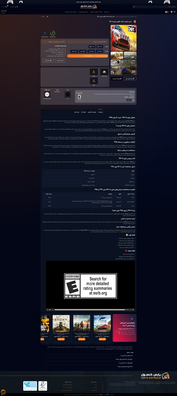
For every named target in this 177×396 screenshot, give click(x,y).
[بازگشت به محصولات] (43, 17)
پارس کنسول (118, 232)
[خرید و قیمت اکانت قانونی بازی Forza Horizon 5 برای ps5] (102, 323)
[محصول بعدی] (41, 17)
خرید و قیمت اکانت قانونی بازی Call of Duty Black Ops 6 (40, 334)
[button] (90, 286)
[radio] (99, 46)
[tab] (100, 111)
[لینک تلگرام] (171, 12)
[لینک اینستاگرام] (174, 12)
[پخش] (133, 310)
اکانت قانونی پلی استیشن (67, 384)
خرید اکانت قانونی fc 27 (68, 387)
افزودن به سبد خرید (87, 56)
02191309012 (3, 13)
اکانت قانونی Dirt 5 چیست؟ (126, 355)
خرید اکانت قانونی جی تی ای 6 (66, 390)
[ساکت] (50, 310)
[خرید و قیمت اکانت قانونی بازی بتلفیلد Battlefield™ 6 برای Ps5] (81, 323)
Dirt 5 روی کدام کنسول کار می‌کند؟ (125, 366)
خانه (136, 16)
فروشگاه (132, 16)
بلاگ (96, 384)
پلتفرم (106, 46)
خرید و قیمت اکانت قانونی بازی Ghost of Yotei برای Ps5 (61, 334)
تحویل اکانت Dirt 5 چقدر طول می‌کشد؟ (124, 359)
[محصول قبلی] (45, 17)
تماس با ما (95, 387)
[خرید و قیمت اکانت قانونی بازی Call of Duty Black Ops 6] (40, 323)
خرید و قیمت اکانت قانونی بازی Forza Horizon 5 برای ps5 (102, 334)
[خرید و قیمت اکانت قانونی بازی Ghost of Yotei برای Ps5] (61, 323)
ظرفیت (106, 51)
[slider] (92, 309)
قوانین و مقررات (94, 390)
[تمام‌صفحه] (47, 310)
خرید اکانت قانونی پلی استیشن (122, 16)
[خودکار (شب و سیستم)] (167, 12)
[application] (90, 286)
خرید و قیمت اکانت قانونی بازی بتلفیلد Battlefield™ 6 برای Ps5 (81, 334)
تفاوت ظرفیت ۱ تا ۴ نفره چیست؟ (125, 363)
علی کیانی (86, 394)
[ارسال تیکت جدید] (3, 392)
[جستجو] (134, 6)
